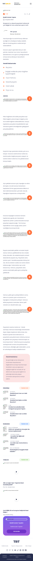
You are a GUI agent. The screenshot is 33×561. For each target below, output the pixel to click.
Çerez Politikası (29, 556)
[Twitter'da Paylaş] (25, 14)
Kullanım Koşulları (5, 556)
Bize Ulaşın (28, 546)
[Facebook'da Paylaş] (27, 14)
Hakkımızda (5, 546)
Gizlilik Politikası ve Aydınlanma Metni (17, 556)
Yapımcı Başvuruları (16, 546)
